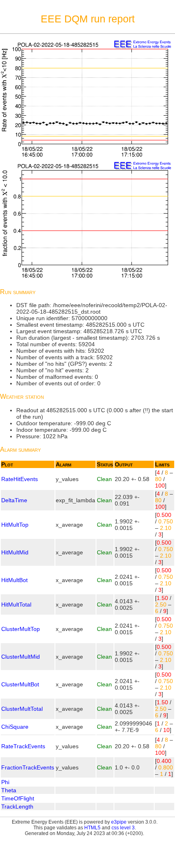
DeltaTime (14, 500)
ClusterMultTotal (22, 709)
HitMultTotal (16, 604)
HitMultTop (14, 524)
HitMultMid (14, 552)
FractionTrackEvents (27, 767)
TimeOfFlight (17, 798)
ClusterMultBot (20, 684)
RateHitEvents (19, 479)
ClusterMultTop (20, 629)
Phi (5, 782)
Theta (8, 790)
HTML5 (92, 828)
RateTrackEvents (23, 746)
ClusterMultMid (20, 656)
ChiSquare (14, 726)
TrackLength (17, 806)
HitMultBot (14, 580)
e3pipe (119, 822)
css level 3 (123, 828)
